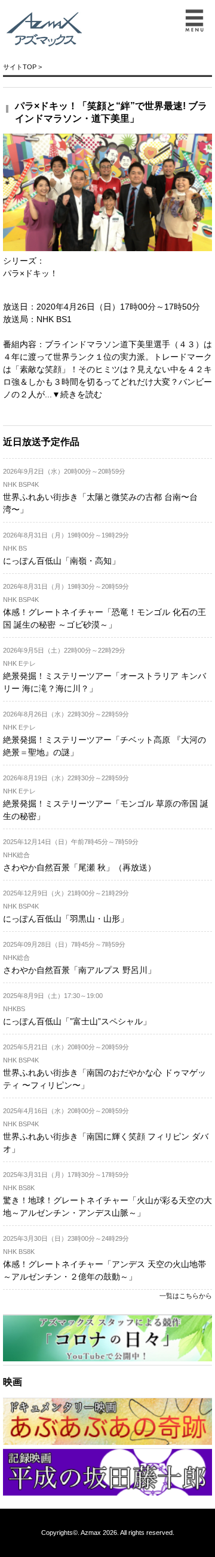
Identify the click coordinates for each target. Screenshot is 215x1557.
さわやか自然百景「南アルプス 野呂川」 (79, 970)
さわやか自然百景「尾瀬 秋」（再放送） (79, 867)
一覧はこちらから (185, 1295)
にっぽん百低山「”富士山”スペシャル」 (77, 1021)
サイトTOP (19, 66)
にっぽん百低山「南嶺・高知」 (61, 561)
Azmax (91, 1532)
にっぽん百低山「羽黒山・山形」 (65, 918)
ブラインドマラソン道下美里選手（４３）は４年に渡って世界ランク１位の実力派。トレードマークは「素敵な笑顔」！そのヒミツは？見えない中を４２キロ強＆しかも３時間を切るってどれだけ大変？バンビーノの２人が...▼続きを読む (107, 369)
